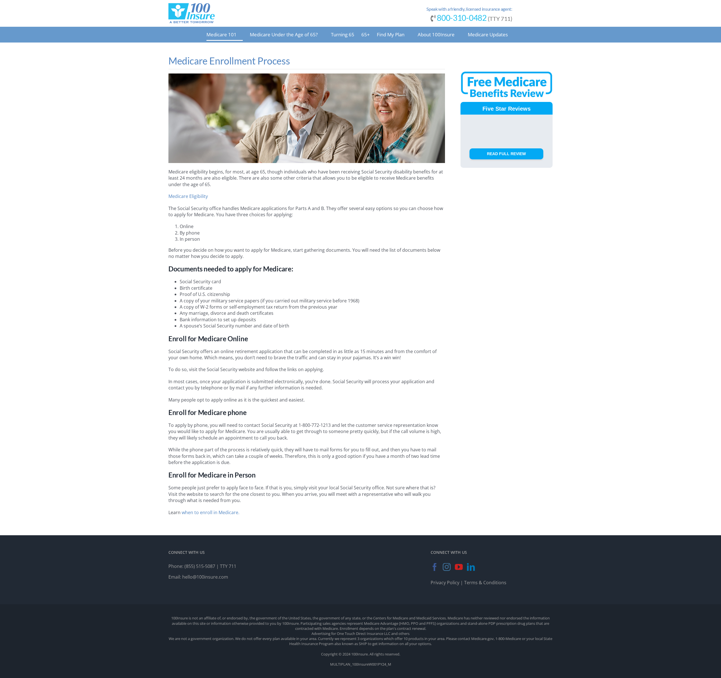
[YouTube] (459, 567)
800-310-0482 (461, 18)
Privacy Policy (445, 582)
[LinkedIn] (471, 567)
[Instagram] (447, 567)
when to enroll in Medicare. (211, 512)
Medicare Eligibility (188, 196)
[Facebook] (435, 567)
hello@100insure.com (205, 577)
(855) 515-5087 (199, 566)
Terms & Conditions (485, 582)
